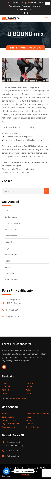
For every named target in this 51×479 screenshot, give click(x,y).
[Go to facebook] (6, 471)
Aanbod (5, 389)
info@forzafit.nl (36, 2)
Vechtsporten (11, 229)
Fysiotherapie (11, 254)
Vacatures (26, 6)
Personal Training (12, 223)
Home (5, 383)
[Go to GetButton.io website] (6, 476)
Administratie (14, 6)
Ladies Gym (10, 242)
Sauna (7, 260)
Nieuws (29, 386)
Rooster (5, 393)
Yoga (7, 248)
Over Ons (6, 386)
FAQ (30, 9)
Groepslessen (11, 235)
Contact (29, 393)
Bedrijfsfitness (11, 279)
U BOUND (9, 273)
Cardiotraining (11, 217)
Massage (9, 267)
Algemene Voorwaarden (20, 398)
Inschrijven (30, 383)
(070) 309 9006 (17, 2)
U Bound (29, 423)
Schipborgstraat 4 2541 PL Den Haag (14, 301)
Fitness (8, 210)
